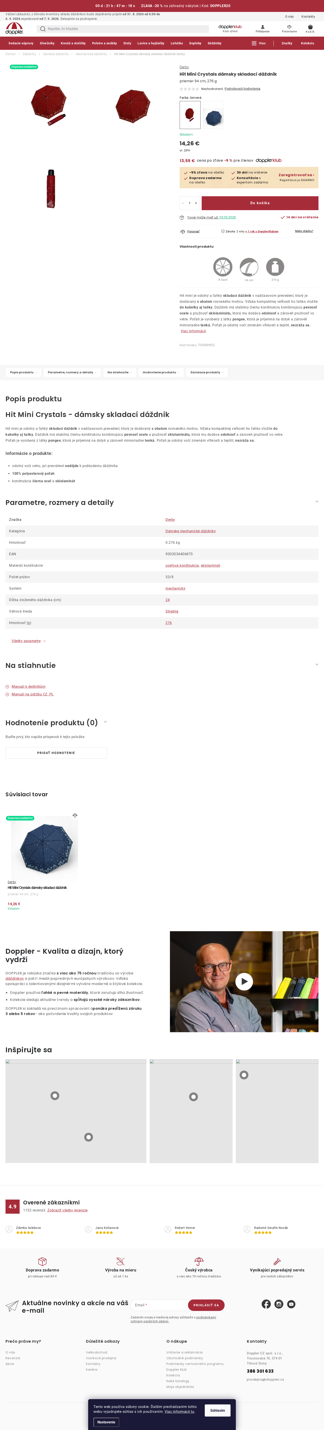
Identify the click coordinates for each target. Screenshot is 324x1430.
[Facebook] (266, 1304)
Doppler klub (176, 1369)
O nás (289, 16)
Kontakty (308, 16)
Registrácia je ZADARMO (296, 177)
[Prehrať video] (244, 982)
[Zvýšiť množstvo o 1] (196, 203)
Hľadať (43, 29)
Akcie (10, 1363)
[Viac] (259, 43)
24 (168, 600)
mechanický (175, 588)
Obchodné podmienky (184, 1358)
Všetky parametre (26, 641)
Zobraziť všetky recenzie (67, 1210)
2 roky (240, 231)
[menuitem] (21, 43)
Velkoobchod (96, 1352)
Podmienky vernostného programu (194, 1363)
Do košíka (260, 203)
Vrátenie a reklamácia (184, 1352)
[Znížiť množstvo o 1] (183, 203)
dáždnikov (15, 978)
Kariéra (91, 1369)
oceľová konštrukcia (182, 565)
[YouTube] (291, 1304)
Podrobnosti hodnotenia (242, 88)
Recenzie (13, 1358)
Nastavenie (106, 1422)
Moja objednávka (180, 1386)
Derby (184, 67)
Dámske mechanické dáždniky (191, 531)
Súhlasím (217, 1410)
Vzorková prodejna (101, 1358)
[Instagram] (278, 1304)
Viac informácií (193, 331)
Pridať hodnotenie (56, 753)
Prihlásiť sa (206, 1305)
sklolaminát (210, 565)
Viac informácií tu (179, 1411)
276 (169, 623)
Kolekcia (173, 1375)
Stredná (172, 611)
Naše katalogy (178, 1381)
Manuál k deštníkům (28, 686)
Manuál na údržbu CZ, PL (33, 694)
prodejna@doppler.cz (265, 1379)
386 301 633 (260, 1371)
